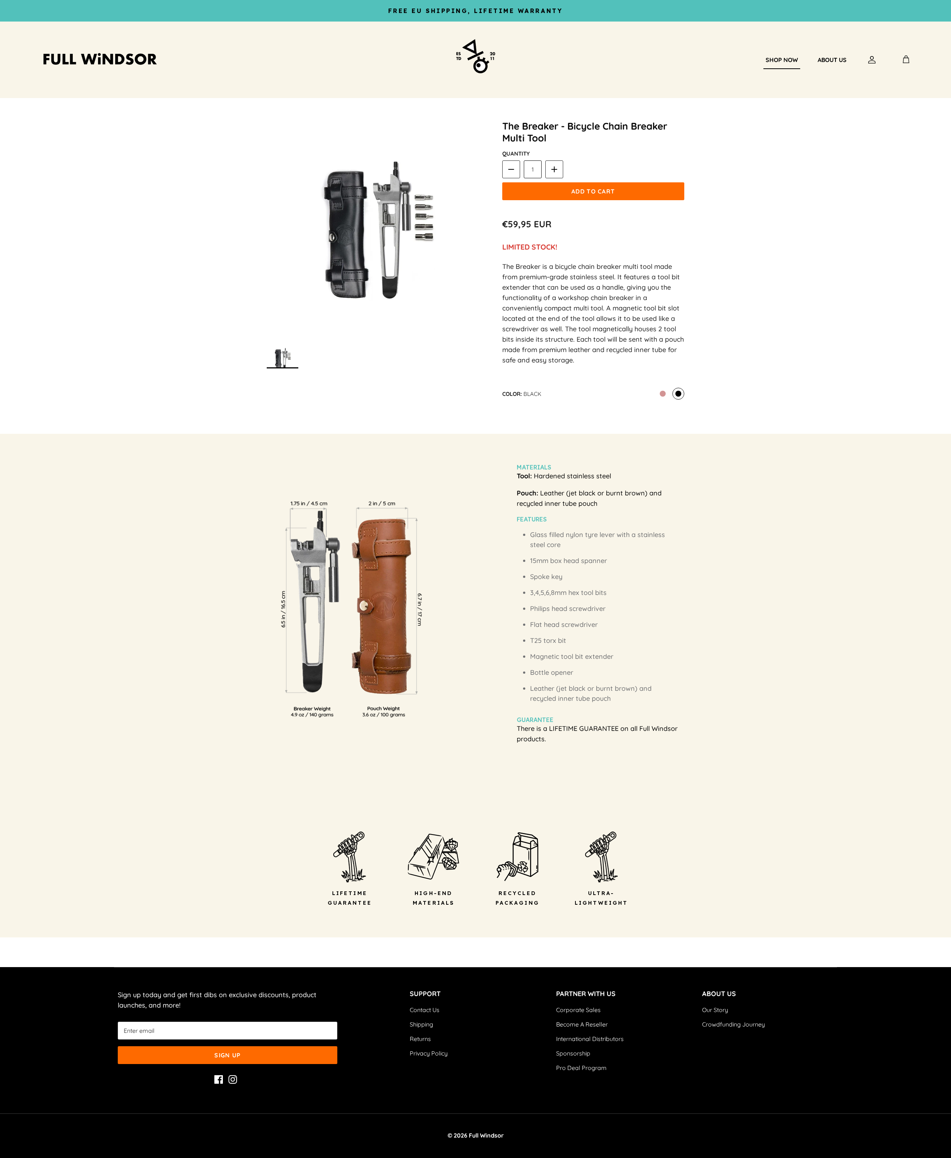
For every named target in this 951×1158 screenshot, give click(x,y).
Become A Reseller (582, 1024)
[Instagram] (232, 1079)
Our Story (715, 1010)
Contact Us (424, 1010)
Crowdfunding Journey (733, 1024)
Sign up (227, 1055)
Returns (420, 1038)
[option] (376, 230)
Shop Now (782, 60)
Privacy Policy (429, 1053)
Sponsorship (573, 1053)
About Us (832, 60)
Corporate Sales (578, 1010)
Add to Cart (593, 191)
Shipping (421, 1024)
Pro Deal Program (581, 1067)
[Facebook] (218, 1079)
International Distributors (590, 1038)
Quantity (516, 153)
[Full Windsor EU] (115, 60)
